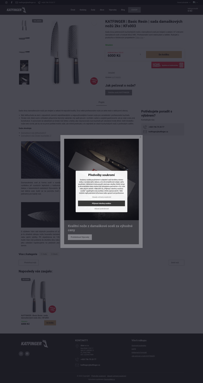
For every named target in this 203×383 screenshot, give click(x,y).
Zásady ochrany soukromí (101, 197)
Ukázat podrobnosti (101, 209)
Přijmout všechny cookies (101, 203)
